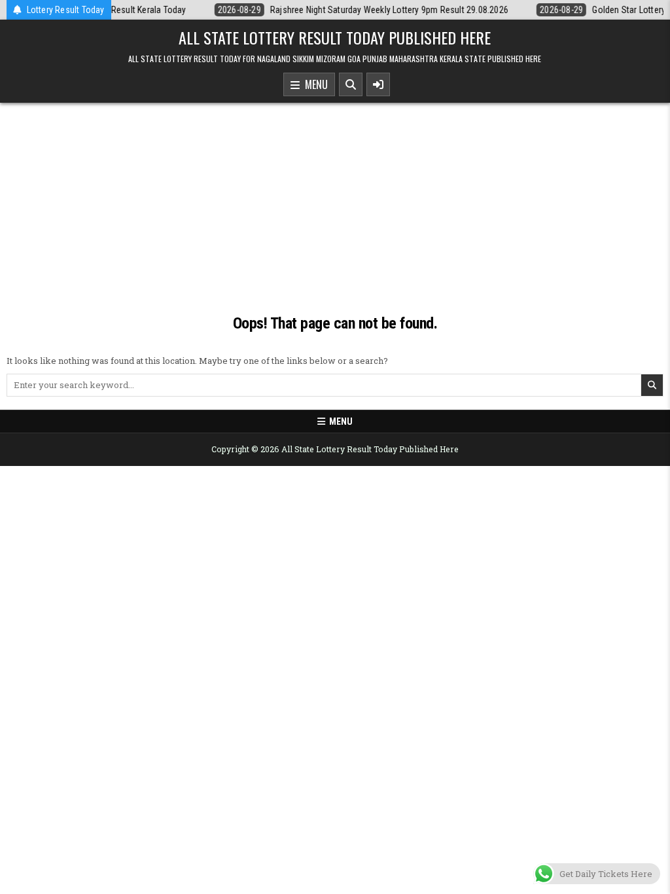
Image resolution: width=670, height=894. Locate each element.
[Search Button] (350, 84)
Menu (314, 84)
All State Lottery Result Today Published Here (335, 37)
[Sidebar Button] (378, 84)
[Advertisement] (335, 201)
